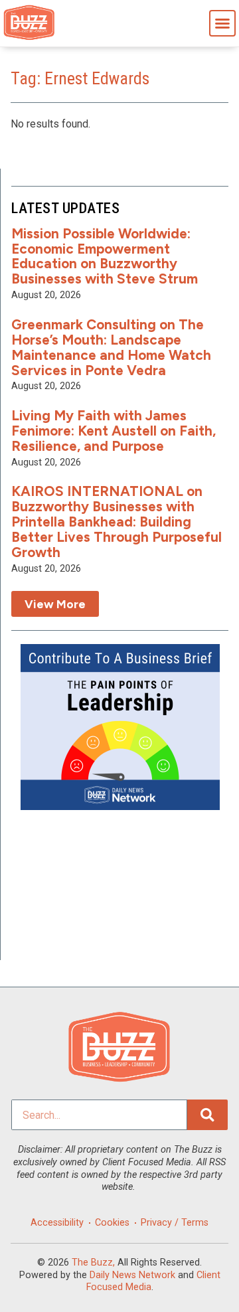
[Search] (207, 1115)
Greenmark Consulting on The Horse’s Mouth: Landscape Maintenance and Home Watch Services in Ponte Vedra (111, 347)
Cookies (112, 1222)
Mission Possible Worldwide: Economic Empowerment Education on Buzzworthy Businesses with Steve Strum (104, 256)
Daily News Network (132, 1275)
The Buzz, (93, 1262)
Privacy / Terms (174, 1222)
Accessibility (57, 1222)
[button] (222, 23)
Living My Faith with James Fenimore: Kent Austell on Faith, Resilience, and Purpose (113, 430)
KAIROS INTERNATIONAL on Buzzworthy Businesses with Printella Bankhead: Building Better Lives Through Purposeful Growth (116, 521)
